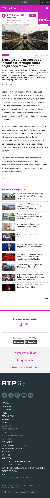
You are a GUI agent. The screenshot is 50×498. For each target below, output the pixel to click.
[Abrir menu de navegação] (48, 8)
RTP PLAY (5, 422)
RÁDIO (4, 413)
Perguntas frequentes (12, 435)
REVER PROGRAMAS (10, 429)
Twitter (11, 395)
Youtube (24, 395)
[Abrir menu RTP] (25, 2)
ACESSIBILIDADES (9, 451)
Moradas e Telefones (25, 367)
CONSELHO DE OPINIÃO (11, 464)
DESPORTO (6, 406)
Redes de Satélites (25, 352)
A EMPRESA (6, 458)
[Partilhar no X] (6, 84)
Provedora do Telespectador (15, 445)
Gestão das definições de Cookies (17, 477)
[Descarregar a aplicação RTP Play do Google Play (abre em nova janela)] (30, 342)
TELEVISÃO (6, 409)
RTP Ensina (7, 419)
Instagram (17, 395)
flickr (30, 395)
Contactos (7, 439)
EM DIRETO (6, 426)
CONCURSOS (7, 432)
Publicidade (15, 488)
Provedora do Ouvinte (12, 448)
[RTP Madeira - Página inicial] (16, 8)
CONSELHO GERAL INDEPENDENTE (16, 461)
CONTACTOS (7, 442)
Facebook (4, 395)
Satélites (6, 455)
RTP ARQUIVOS (8, 416)
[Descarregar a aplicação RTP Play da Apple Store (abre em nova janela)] (18, 342)
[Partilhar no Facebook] (2, 84)
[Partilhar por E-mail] (11, 84)
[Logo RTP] (13, 383)
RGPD (4, 474)
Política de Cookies (27, 486)
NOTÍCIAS (5, 403)
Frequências (25, 360)
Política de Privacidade (10, 486)
